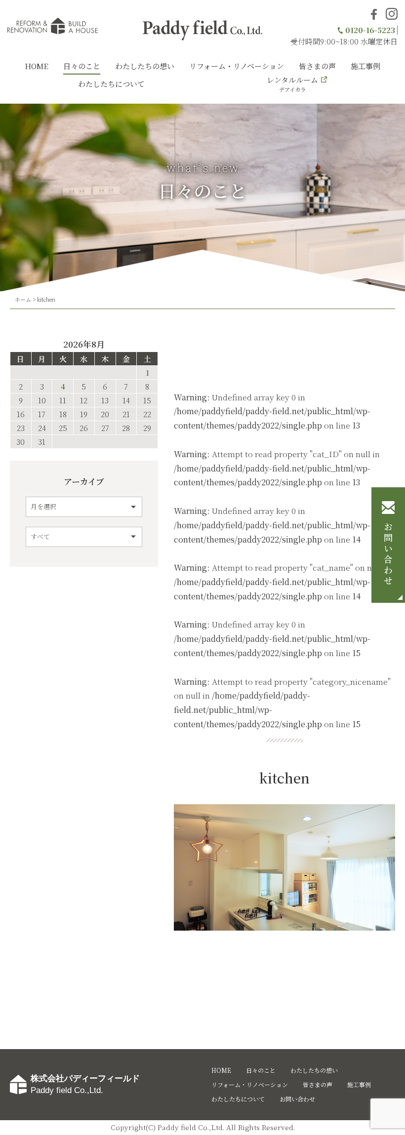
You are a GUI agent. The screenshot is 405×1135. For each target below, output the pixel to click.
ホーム (23, 299)
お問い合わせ (388, 555)
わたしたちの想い (144, 66)
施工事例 (365, 66)
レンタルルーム (292, 84)
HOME (36, 66)
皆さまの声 (317, 66)
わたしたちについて (111, 83)
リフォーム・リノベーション (236, 66)
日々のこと (81, 66)
